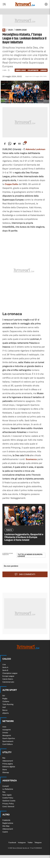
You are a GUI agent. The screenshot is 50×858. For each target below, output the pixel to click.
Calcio (10, 30)
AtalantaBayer (33, 70)
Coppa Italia (11, 184)
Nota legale (7, 795)
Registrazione (7, 823)
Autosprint (6, 730)
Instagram (22, 842)
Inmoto (5, 732)
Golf (4, 707)
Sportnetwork (7, 741)
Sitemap (5, 772)
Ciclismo (5, 701)
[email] (19, 143)
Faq (3, 792)
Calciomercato (8, 682)
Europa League (21, 30)
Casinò (5, 832)
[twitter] (14, 143)
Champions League (9, 673)
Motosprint (6, 735)
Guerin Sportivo (8, 738)
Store (4, 769)
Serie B (5, 670)
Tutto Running (7, 704)
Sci (3, 696)
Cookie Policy (7, 798)
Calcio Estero (7, 679)
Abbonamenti (7, 761)
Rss (3, 758)
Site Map (5, 826)
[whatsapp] (9, 143)
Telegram (38, 842)
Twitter (30, 842)
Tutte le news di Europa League (30, 555)
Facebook (12, 842)
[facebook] (4, 143)
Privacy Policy (8, 803)
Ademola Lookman (35, 149)
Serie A (5, 667)
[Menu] (4, 4)
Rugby (4, 698)
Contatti (5, 786)
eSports (5, 713)
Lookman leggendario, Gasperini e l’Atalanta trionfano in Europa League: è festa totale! (23, 537)
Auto (4, 727)
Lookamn (43, 70)
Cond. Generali (8, 806)
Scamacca (31, 459)
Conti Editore (7, 744)
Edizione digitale (8, 767)
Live (4, 664)
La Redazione (7, 789)
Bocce (4, 710)
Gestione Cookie (8, 801)
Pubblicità (6, 820)
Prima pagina (7, 764)
